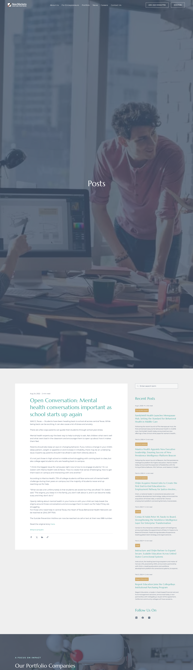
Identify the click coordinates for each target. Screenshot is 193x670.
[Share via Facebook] (31, 537)
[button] (157, 5)
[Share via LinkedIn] (42, 537)
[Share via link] (47, 537)
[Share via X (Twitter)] (37, 537)
